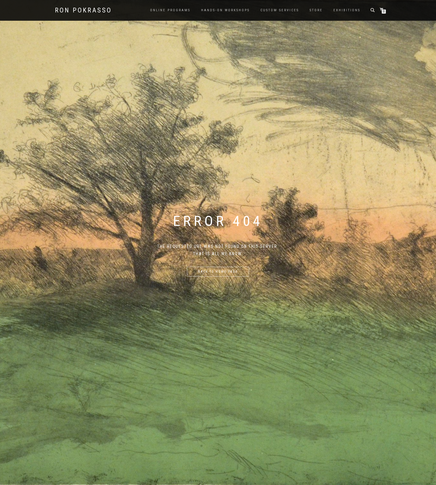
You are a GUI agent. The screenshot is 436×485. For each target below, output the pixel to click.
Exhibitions (346, 10)
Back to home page (218, 272)
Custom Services (279, 10)
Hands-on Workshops (225, 10)
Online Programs (170, 10)
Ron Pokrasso (83, 10)
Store (316, 10)
